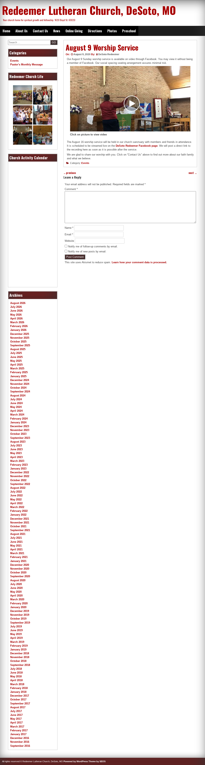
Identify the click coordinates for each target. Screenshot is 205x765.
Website (69, 240)
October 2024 (18, 387)
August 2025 (17, 349)
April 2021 (16, 549)
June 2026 (16, 310)
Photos (112, 30)
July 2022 (16, 491)
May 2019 (16, 634)
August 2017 (17, 707)
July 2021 (16, 537)
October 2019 (18, 618)
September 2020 (20, 576)
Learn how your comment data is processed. (139, 262)
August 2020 (17, 580)
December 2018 (19, 653)
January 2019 (18, 649)
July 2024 (16, 399)
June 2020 (16, 587)
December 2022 (19, 472)
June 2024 (16, 403)
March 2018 (17, 684)
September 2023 (20, 437)
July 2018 (16, 668)
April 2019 (16, 637)
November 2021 (19, 522)
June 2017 (16, 714)
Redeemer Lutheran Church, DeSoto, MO (89, 10)
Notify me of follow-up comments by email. (93, 246)
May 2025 (16, 360)
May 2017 (16, 718)
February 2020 (19, 603)
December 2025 (19, 333)
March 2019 (17, 641)
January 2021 (18, 561)
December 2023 (19, 426)
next (193, 173)
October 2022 (18, 480)
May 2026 (16, 314)
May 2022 (16, 499)
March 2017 (17, 726)
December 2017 (19, 695)
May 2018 (16, 676)
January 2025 (18, 376)
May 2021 (16, 545)
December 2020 (19, 564)
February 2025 (19, 372)
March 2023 (17, 460)
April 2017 (16, 722)
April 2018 (16, 680)
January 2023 (18, 468)
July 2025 (16, 353)
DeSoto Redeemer (108, 54)
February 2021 (19, 557)
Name (69, 227)
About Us (21, 30)
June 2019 (16, 630)
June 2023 (16, 449)
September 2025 (20, 345)
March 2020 (17, 599)
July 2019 (16, 626)
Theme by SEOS (97, 761)
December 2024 (19, 380)
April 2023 (16, 457)
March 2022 (17, 507)
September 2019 (20, 622)
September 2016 (20, 745)
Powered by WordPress (75, 761)
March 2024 (17, 414)
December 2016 (19, 738)
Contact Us (40, 30)
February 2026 (19, 326)
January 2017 (18, 734)
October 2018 (18, 660)
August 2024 (17, 395)
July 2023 (16, 445)
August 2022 (17, 487)
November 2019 (19, 614)
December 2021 (19, 518)
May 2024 (16, 406)
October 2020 (18, 572)
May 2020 (16, 591)
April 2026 (16, 318)
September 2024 (20, 391)
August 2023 (17, 441)
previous (69, 173)
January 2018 (18, 691)
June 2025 (16, 357)
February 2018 (19, 688)
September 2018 (20, 664)
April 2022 (16, 503)
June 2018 (16, 672)
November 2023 (19, 430)
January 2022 (18, 514)
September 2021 (20, 530)
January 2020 (18, 607)
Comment (71, 189)
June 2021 (16, 541)
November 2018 (19, 657)
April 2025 (16, 364)
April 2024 (16, 410)
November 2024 (19, 383)
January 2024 (18, 422)
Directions (95, 30)
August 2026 (17, 303)
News (56, 30)
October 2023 (18, 433)
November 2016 (19, 741)
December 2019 (19, 611)
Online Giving (74, 30)
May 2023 (16, 453)
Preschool (129, 30)
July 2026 (16, 306)
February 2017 (19, 730)
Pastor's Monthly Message (26, 64)
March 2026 (17, 322)
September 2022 (20, 484)
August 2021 (17, 533)
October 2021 (18, 526)
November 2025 (19, 337)
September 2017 (20, 703)
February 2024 (19, 418)
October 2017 (18, 699)
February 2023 (19, 464)
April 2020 (16, 595)
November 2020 (19, 568)
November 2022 (19, 476)
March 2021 (17, 553)
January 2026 (18, 329)
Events (85, 163)
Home (6, 30)
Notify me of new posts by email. (87, 251)
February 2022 (19, 510)
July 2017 (16, 711)
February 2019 (19, 645)
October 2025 (18, 341)
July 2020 (16, 584)
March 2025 (17, 368)
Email (69, 234)
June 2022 (16, 495)
